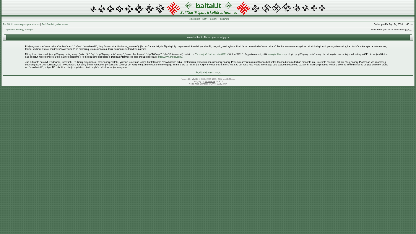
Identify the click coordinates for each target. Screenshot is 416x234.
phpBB (195, 79)
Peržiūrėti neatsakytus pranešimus (21, 24)
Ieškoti (213, 19)
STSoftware (210, 81)
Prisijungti (224, 19)
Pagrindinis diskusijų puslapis (18, 29)
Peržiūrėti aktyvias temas (55, 24)
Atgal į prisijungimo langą (208, 72)
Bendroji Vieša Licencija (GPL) (212, 54)
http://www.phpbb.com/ (170, 56)
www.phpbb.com (276, 54)
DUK (204, 19)
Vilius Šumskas (201, 84)
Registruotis (194, 19)
